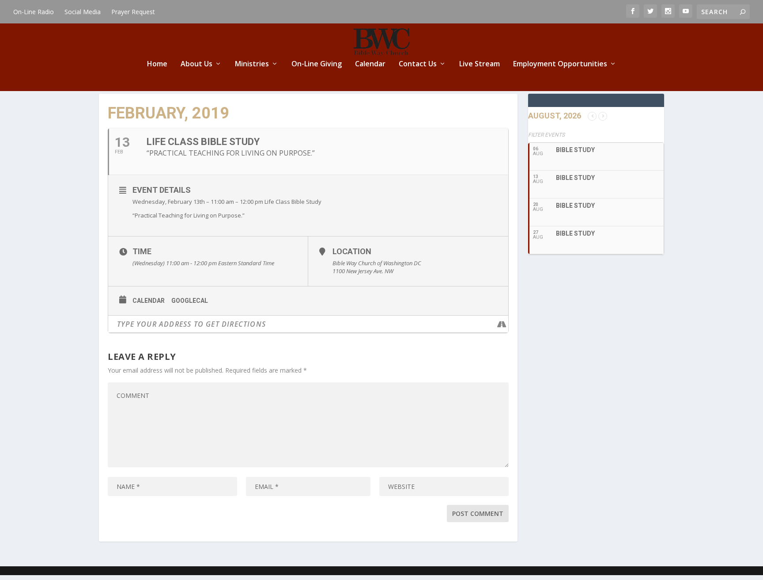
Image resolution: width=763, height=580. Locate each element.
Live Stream (479, 64)
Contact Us (418, 64)
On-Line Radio (33, 12)
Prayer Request (133, 12)
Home (157, 64)
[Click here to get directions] (501, 324)
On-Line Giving (316, 64)
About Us (196, 64)
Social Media (82, 12)
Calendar (370, 64)
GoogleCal (189, 300)
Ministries (252, 64)
